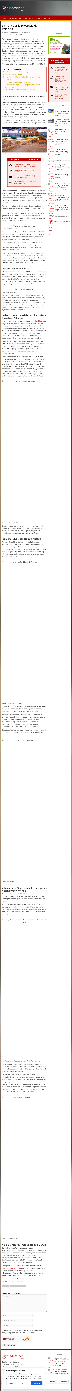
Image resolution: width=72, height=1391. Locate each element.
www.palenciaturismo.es (13, 1281)
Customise (12, 1383)
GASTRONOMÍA (29, 18)
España (5, 32)
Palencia (19, 272)
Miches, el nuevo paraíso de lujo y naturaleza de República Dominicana (62, 166)
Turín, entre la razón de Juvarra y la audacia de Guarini (62, 131)
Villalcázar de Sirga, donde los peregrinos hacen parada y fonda (22, 86)
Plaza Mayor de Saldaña (14, 74)
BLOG (20, 18)
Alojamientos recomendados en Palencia (20, 90)
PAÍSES (37, 19)
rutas (12, 1286)
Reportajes (26, 32)
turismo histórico (20, 1286)
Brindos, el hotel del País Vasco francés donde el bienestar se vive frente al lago (61, 1372)
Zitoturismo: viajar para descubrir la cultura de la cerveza (62, 176)
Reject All (24, 1383)
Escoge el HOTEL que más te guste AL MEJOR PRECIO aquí (24, 165)
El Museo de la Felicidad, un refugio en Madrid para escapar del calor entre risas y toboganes (62, 186)
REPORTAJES (13, 18)
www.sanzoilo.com (9, 1257)
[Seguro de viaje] (59, 45)
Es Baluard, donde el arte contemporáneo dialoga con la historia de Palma (61, 208)
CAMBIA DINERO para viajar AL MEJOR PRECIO (25, 182)
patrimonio (6, 1286)
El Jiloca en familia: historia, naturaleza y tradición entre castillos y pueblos (62, 151)
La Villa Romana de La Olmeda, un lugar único (22, 72)
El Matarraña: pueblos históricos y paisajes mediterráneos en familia (61, 142)
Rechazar (52, 1381)
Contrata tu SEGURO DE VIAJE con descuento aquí (25, 177)
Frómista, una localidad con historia (18, 82)
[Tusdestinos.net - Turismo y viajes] (12, 8)
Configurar (63, 1381)
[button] (69, 4)
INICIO (5, 18)
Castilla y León (15, 32)
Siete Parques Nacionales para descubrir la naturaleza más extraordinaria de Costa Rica (62, 197)
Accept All (37, 1383)
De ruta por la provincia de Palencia (20, 27)
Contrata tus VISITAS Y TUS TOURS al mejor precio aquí (24, 171)
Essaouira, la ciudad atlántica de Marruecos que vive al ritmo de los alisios (62, 112)
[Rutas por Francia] (59, 221)
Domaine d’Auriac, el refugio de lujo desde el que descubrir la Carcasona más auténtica (62, 1361)
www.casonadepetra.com (11, 1268)
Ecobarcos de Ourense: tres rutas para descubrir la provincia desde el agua (62, 122)
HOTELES (59, 1354)
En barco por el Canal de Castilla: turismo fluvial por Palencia (24, 78)
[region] (24, 1377)
